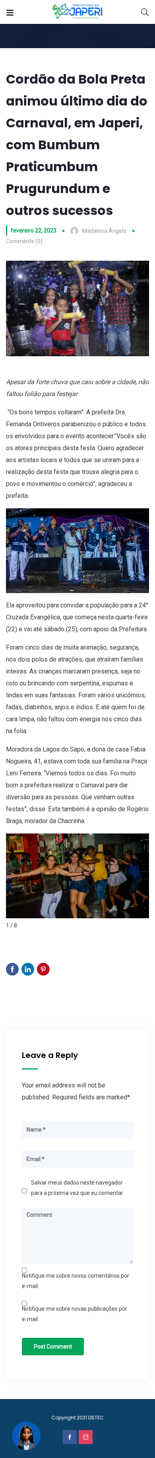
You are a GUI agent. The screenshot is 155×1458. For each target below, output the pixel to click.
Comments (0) (24, 241)
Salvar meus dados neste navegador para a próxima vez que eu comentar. (77, 1187)
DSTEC (96, 1417)
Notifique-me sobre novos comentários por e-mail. (75, 1281)
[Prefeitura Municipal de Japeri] (77, 12)
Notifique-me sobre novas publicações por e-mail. (74, 1314)
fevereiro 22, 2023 (33, 230)
